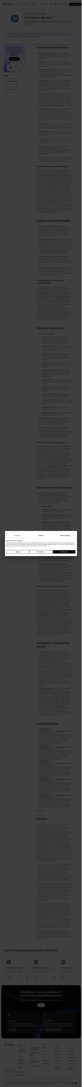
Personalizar (40, 551)
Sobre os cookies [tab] (65, 535)
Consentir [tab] (17, 535)
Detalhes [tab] (41, 535)
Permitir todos (64, 551)
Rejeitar (18, 551)
